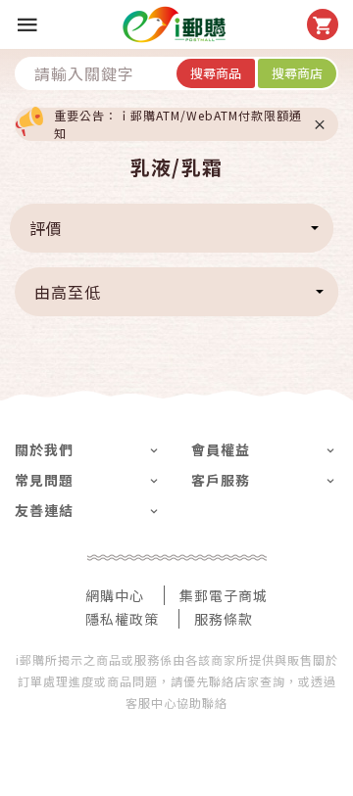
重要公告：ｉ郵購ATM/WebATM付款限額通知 (178, 124)
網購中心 (114, 595)
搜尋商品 (215, 73)
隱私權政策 (122, 619)
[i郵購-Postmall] (174, 24)
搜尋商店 (297, 73)
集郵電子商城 (223, 595)
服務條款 (223, 619)
